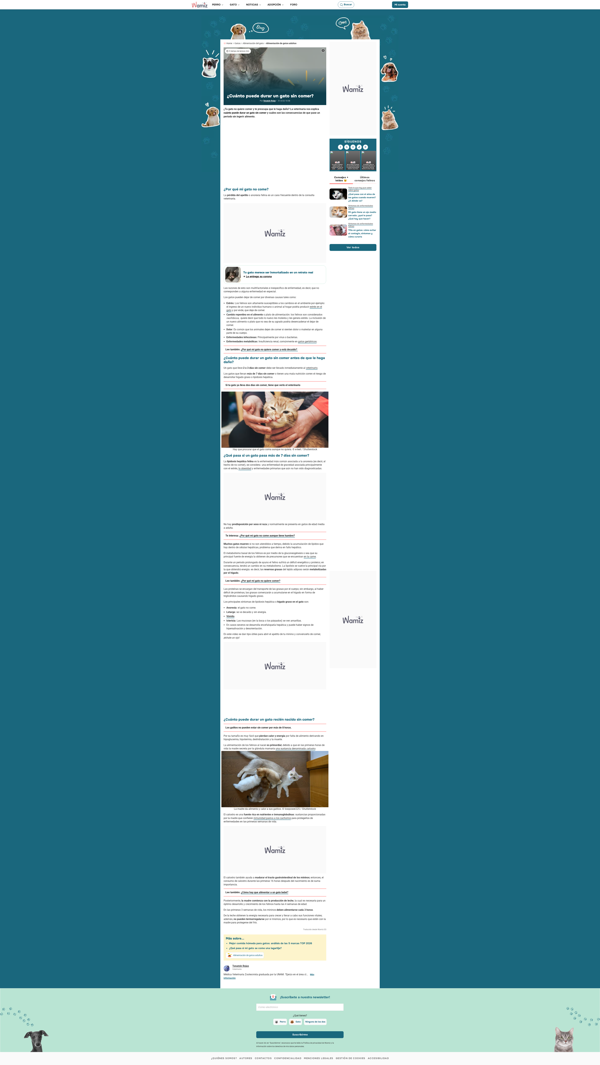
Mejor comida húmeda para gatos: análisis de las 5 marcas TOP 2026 (270, 943)
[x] (346, 147)
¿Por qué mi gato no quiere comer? (260, 580)
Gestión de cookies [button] (350, 1058)
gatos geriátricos (307, 341)
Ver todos (353, 247)
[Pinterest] (365, 147)
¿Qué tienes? (300, 1015)
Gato (298, 1021)
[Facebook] (340, 147)
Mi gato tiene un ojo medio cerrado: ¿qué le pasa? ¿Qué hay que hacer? (362, 215)
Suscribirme (300, 1034)
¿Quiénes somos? (224, 1058)
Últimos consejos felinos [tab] (365, 179)
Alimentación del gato (253, 43)
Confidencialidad (287, 1058)
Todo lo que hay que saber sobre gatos (360, 188)
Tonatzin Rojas (269, 101)
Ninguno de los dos (315, 1021)
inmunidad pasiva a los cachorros (272, 818)
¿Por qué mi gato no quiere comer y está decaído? (269, 349)
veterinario (312, 367)
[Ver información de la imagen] (323, 50)
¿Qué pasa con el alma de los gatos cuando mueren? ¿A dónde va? (362, 197)
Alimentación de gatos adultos (281, 43)
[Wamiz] (200, 5)
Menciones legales (318, 1058)
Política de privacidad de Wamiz (316, 1043)
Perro (283, 1021)
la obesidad (244, 468)
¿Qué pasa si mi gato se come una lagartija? (255, 948)
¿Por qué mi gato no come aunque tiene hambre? (267, 535)
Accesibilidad (378, 1058)
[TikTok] (359, 147)
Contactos (263, 1058)
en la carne (310, 556)
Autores (245, 1058)
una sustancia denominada (295, 748)
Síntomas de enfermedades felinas (360, 206)
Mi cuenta (400, 4)
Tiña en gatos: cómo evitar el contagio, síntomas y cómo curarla (362, 233)
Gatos (237, 43)
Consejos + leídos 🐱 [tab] (341, 179)
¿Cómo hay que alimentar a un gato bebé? (264, 892)
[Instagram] (352, 147)
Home (229, 43)
